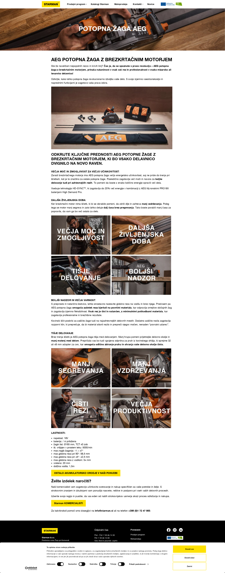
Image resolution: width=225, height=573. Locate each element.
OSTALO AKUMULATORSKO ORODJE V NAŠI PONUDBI (85, 473)
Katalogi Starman (100, 4)
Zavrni (189, 566)
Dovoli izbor (190, 558)
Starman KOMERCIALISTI (68, 503)
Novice (150, 4)
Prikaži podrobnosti (137, 564)
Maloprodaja (120, 4)
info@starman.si (104, 510)
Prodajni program (76, 4)
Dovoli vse (189, 549)
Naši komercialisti (60, 486)
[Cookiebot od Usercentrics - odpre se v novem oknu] (31, 568)
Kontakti (137, 4)
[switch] (82, 564)
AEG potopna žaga (99, 175)
